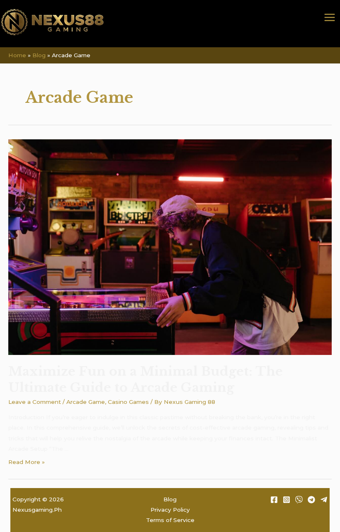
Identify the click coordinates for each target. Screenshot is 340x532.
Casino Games (128, 401)
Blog (170, 499)
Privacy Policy (170, 509)
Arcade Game (85, 401)
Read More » (26, 462)
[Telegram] (311, 499)
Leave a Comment (34, 401)
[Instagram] (286, 499)
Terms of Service (170, 520)
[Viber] (299, 499)
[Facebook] (274, 499)
